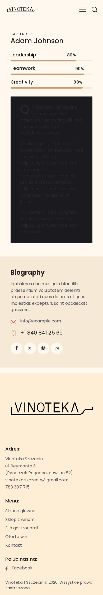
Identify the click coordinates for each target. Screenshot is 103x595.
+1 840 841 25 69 (41, 333)
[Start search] (94, 9)
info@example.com (40, 321)
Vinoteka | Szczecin (24, 582)
